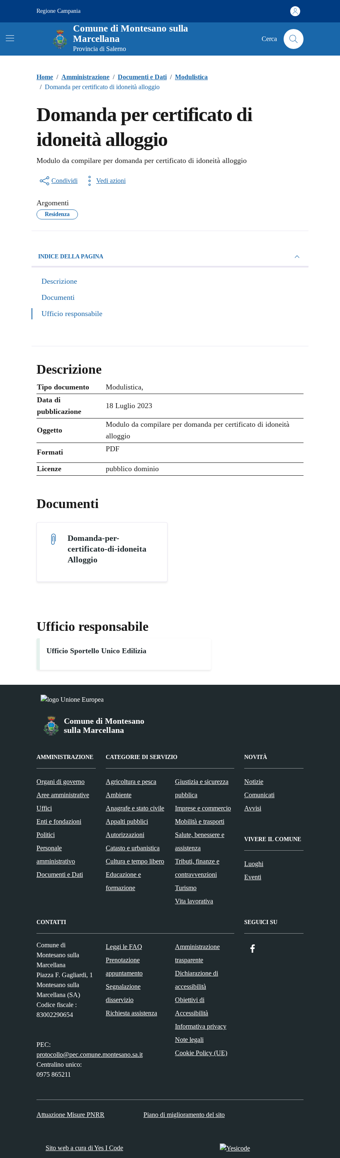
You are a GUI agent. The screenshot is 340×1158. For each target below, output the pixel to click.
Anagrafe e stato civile (135, 808)
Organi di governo (60, 781)
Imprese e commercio (203, 808)
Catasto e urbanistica (133, 847)
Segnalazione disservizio (123, 993)
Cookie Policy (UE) (201, 1052)
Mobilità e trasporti (199, 821)
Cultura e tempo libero (135, 861)
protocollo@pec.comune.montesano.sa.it (89, 1054)
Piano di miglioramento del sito (184, 1114)
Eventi (252, 877)
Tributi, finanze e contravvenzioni (197, 868)
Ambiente (118, 794)
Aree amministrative (62, 794)
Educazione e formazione (123, 881)
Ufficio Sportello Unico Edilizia (96, 651)
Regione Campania (58, 11)
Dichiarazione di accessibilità (196, 980)
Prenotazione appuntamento (124, 966)
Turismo (186, 887)
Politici (45, 834)
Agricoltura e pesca (131, 781)
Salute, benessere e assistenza (199, 841)
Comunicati (259, 794)
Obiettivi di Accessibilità (191, 1006)
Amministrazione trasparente (197, 953)
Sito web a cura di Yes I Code (84, 1147)
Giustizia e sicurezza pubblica (201, 788)
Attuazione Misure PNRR (70, 1114)
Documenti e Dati (59, 874)
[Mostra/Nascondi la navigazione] (10, 38)
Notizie (253, 781)
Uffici (44, 808)
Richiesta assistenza (131, 1013)
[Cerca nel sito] (294, 39)
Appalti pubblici (127, 821)
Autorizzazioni (125, 834)
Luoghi (253, 863)
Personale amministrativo (55, 854)
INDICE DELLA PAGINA (70, 256)
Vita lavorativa (194, 901)
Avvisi (252, 808)
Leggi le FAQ (124, 946)
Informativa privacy (200, 1026)
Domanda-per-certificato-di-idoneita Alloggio (107, 548)
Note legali (189, 1039)
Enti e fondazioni (58, 821)
